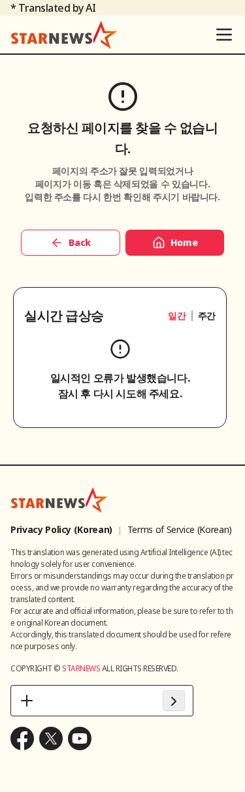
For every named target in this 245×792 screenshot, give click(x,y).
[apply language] (174, 700)
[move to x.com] (51, 738)
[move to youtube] (79, 738)
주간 (207, 315)
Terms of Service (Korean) (179, 529)
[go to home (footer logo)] (59, 500)
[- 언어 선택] (102, 701)
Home (184, 242)
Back (80, 242)
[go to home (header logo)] (64, 34)
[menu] (224, 34)
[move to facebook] (22, 738)
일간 (177, 315)
